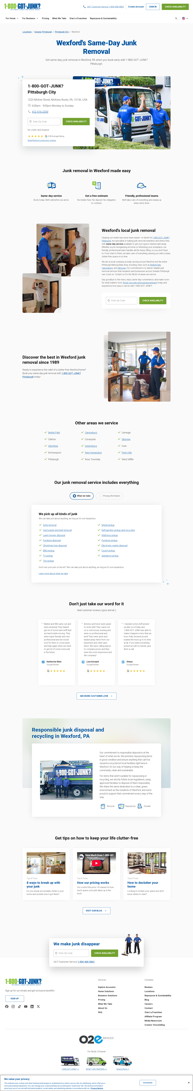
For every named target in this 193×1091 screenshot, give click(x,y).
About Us (102, 1008)
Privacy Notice (97, 1088)
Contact (149, 1008)
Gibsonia (122, 268)
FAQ (100, 1012)
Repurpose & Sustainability (158, 995)
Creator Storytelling (155, 1025)
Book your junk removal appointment (140, 282)
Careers (149, 1004)
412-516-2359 (40, 111)
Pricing (101, 1000)
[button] (12, 18)
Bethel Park (155, 265)
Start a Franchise (153, 1012)
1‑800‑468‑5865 (86, 961)
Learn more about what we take (53, 573)
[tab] (82, 496)
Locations (27, 32)
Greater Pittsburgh (43, 32)
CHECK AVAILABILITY (175, 7)
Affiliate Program (153, 1016)
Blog (147, 1000)
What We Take (105, 1004)
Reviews (149, 987)
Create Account (136, 7)
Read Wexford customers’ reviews (42, 140)
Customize (147, 1083)
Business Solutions (107, 995)
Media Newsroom (153, 1020)
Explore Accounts (107, 987)
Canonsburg (107, 268)
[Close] (189, 1082)
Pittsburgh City (62, 32)
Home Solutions (106, 991)
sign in (153, 7)
